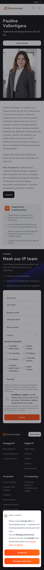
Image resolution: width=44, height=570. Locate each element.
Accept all (22, 552)
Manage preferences (22, 561)
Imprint (20, 545)
